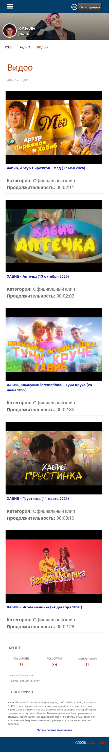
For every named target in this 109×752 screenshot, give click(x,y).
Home (8, 47)
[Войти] (74, 6)
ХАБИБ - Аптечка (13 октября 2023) (38, 276)
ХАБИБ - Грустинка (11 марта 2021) (38, 498)
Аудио (25, 47)
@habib (23, 34)
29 (54, 662)
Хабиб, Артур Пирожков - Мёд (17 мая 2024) (46, 167)
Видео (42, 47)
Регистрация (89, 6)
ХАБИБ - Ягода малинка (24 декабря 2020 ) (44, 606)
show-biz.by (96, 742)
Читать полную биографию (54, 730)
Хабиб (11, 79)
